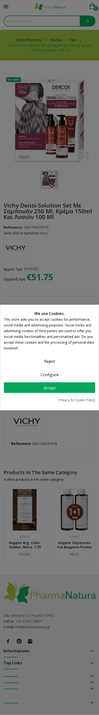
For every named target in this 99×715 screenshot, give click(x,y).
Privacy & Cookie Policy (77, 400)
